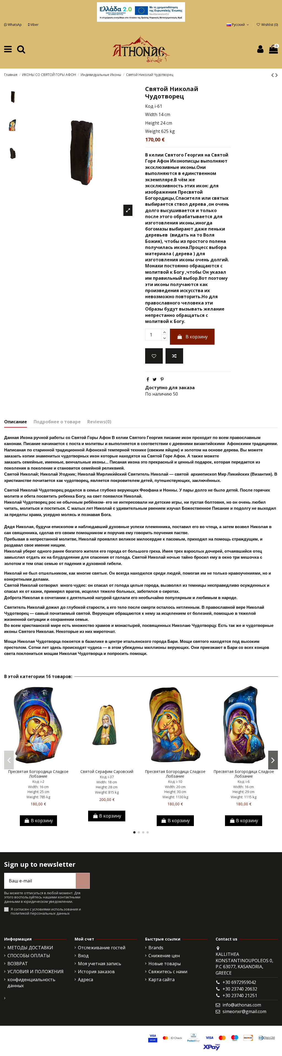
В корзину (197, 337)
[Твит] (155, 379)
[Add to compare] (174, 356)
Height (152, 123)
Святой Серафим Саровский (106, 771)
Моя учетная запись (99, 964)
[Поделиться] (148, 379)
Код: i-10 (175, 781)
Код (149, 106)
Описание (15, 422)
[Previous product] (273, 74)
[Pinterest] (162, 379)
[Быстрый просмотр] (47, 764)
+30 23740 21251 (240, 995)
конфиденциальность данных (31, 983)
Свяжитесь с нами (167, 972)
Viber (34, 24)
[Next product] (276, 74)
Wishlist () (269, 24)
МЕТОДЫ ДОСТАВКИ (30, 948)
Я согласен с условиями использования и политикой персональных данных (46, 911)
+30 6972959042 (239, 982)
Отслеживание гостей (101, 948)
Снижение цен (164, 956)
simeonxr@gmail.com (244, 1011)
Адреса (85, 980)
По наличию (158, 394)
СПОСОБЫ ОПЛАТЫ (28, 956)
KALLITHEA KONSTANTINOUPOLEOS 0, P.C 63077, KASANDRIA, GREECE (244, 963)
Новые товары (164, 964)
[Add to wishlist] (154, 356)
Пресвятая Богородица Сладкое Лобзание (38, 774)
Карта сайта (161, 980)
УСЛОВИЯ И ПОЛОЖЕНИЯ (35, 972)
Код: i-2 (38, 781)
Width (151, 114)
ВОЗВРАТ (17, 964)
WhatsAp (15, 24)
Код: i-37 (107, 776)
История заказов (96, 972)
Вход (83, 956)
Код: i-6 (244, 781)
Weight (152, 131)
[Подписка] (83, 880)
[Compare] (38, 764)
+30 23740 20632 (240, 989)
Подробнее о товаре (57, 422)
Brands (155, 948)
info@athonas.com (242, 1005)
